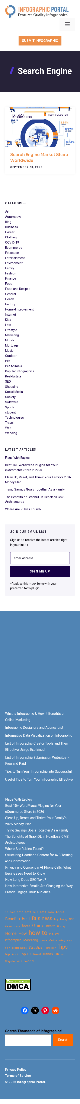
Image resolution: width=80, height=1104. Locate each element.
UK (57, 954)
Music (9, 351)
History (10, 304)
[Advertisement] (40, 665)
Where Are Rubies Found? (23, 509)
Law (8, 325)
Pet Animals (13, 366)
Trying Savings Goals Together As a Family (35, 489)
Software (11, 402)
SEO (8, 381)
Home (10, 933)
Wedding (11, 433)
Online (53, 940)
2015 (12, 912)
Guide (38, 925)
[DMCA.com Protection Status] (18, 989)
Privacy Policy (15, 1070)
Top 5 (15, 954)
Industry (54, 934)
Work (20, 961)
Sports (10, 407)
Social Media (14, 392)
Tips (63, 947)
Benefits (12, 918)
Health (9, 299)
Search (63, 1040)
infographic (13, 940)
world (29, 961)
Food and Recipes (17, 289)
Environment (14, 263)
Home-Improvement (19, 309)
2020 (51, 912)
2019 (43, 912)
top (7, 954)
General (10, 294)
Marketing (12, 335)
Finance (10, 278)
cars (17, 926)
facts (26, 926)
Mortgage (12, 345)
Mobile (9, 340)
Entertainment (15, 258)
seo (69, 940)
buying (63, 919)
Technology (50, 948)
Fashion (10, 273)
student (10, 412)
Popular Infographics (22, 116)
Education (12, 253)
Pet (7, 361)
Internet (10, 315)
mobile (43, 940)
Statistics (35, 948)
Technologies (58, 115)
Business (11, 227)
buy (56, 919)
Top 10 (25, 954)
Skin (7, 948)
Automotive (13, 217)
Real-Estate (13, 376)
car (71, 919)
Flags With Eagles (17, 458)
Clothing (11, 237)
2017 (28, 912)
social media (19, 948)
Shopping (11, 387)
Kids (8, 320)
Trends (48, 954)
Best (26, 918)
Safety (62, 940)
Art (7, 212)
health (50, 926)
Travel (9, 423)
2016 (20, 912)
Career (10, 232)
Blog (8, 222)
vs (62, 954)
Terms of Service (18, 1076)
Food (8, 284)
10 (6, 912)
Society (10, 397)
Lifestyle (11, 330)
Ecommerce (13, 248)
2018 (35, 912)
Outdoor (11, 356)
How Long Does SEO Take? (25, 880)
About (60, 912)
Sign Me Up (40, 571)
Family (9, 268)
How (22, 933)
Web (8, 428)
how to (38, 933)
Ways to (10, 961)
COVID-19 (12, 242)
